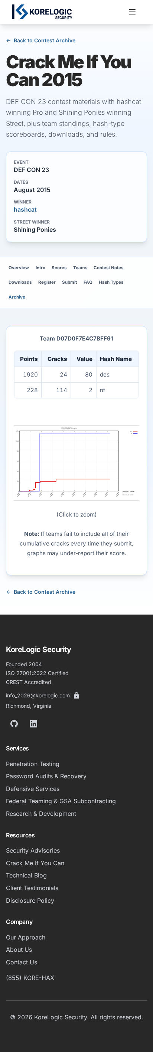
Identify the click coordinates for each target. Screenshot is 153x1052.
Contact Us (21, 962)
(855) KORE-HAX (30, 977)
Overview (19, 267)
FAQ (88, 282)
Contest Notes (108, 267)
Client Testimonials (32, 888)
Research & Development (41, 813)
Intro (40, 267)
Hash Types (111, 282)
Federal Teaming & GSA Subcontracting (61, 801)
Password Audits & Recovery (46, 776)
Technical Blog (26, 875)
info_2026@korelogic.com (38, 695)
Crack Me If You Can (35, 863)
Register (47, 282)
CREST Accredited (28, 682)
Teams (80, 267)
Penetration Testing (32, 764)
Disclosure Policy (30, 900)
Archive (17, 297)
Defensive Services (32, 788)
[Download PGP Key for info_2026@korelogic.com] (76, 695)
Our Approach (25, 937)
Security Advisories (33, 850)
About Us (19, 949)
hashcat (25, 209)
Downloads (20, 282)
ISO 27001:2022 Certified (37, 673)
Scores (59, 267)
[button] (132, 12)
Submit (69, 282)
